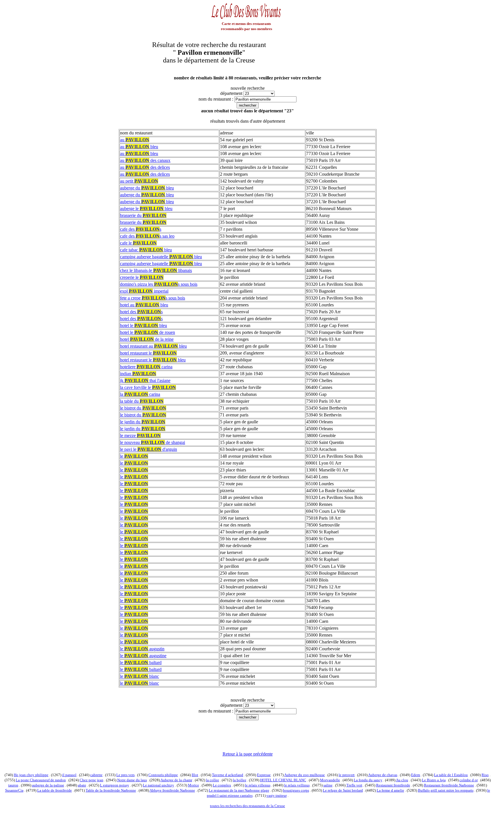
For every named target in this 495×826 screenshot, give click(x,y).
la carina (140, 394)
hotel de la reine (147, 339)
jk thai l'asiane (145, 380)
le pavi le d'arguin (148, 449)
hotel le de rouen (147, 332)
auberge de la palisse (48, 785)
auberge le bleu (146, 208)
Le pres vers (125, 775)
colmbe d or (468, 780)
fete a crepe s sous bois (152, 297)
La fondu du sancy (368, 780)
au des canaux (145, 160)
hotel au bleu (144, 304)
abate (82, 785)
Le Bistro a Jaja (434, 780)
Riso (485, 775)
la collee (212, 780)
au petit (139, 181)
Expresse (264, 775)
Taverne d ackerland (227, 775)
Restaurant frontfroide (393, 785)
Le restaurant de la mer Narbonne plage (239, 790)
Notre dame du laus (132, 780)
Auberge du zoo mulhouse (304, 775)
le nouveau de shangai (152, 442)
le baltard (141, 662)
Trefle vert (354, 785)
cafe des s (140, 229)
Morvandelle (330, 780)
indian (138, 373)
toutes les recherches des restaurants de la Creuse (247, 806)
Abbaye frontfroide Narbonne (172, 790)
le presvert (347, 775)
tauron (13, 785)
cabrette (96, 775)
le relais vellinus (297, 785)
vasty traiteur (276, 795)
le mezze (140, 435)
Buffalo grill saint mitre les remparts (446, 790)
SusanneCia (14, 790)
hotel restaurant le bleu (153, 359)
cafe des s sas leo (147, 236)
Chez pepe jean (91, 780)
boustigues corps (296, 790)
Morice (193, 785)
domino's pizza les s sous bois (158, 284)
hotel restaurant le (148, 353)
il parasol (69, 775)
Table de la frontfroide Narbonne (111, 790)
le (134, 456)
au (134, 139)
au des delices (145, 167)
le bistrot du (143, 408)
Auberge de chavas (382, 775)
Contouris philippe (163, 775)
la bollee (239, 780)
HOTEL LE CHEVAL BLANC (283, 780)
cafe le (138, 242)
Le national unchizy (158, 785)
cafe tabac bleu (146, 249)
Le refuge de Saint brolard (343, 790)
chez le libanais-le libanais (156, 270)
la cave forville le (148, 387)
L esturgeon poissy (114, 785)
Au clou (402, 780)
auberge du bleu (147, 187)
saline (328, 785)
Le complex (222, 785)
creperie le (142, 277)
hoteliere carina (146, 366)
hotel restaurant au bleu (153, 346)
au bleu (139, 146)
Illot (195, 775)
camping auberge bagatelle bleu (161, 256)
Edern (415, 775)
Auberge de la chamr (176, 780)
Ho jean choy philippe (31, 775)
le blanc (139, 676)
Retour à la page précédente (248, 753)
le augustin (142, 648)
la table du (142, 401)
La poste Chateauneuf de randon (41, 780)
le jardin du (142, 421)
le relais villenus (257, 785)
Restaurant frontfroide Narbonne (449, 785)
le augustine (143, 655)
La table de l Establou (451, 775)
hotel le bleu (143, 325)
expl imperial (144, 291)
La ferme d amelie (390, 790)
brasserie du (143, 215)
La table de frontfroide (54, 790)
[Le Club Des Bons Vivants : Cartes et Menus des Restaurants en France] (246, 18)
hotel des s (141, 311)
